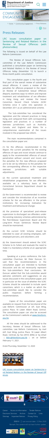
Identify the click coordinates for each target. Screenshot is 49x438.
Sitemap (6, 416)
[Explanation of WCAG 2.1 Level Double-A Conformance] (12, 431)
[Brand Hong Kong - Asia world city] (36, 432)
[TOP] (45, 388)
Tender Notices (35, 410)
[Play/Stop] (24, 404)
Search (38, 4)
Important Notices (18, 416)
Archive (22, 413)
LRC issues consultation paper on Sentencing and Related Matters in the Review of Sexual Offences (24, 372)
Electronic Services (10, 413)
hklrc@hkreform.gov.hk (16, 337)
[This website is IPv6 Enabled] (22, 431)
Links (41, 413)
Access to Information (18, 410)
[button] (3, 398)
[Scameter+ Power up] (35, 401)
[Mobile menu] (44, 4)
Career (5, 410)
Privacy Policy (33, 416)
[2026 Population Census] (14, 401)
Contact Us (32, 413)
